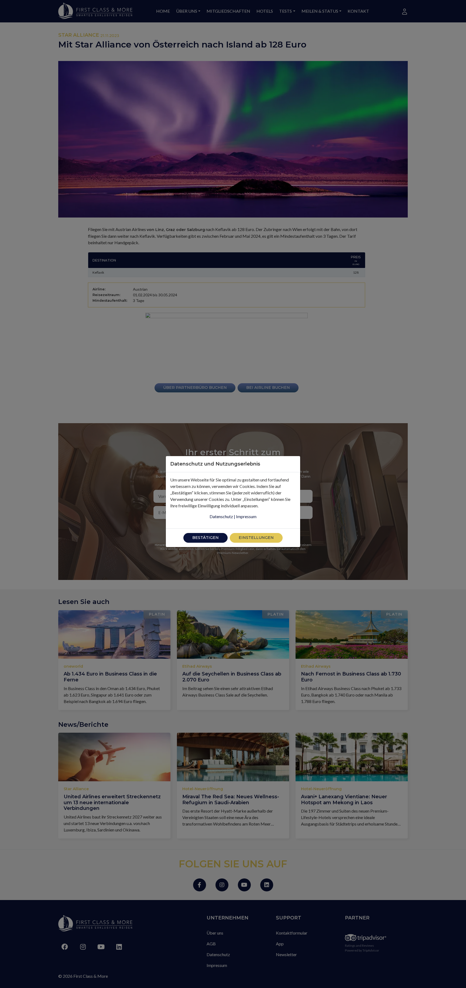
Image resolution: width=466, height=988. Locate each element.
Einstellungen (256, 537)
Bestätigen (205, 537)
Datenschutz (221, 516)
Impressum (246, 516)
